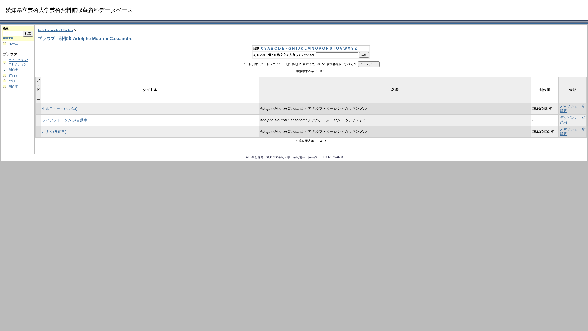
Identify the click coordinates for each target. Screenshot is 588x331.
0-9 (263, 48)
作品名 (13, 75)
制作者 (13, 69)
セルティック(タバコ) (59, 109)
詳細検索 (8, 38)
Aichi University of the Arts (55, 30)
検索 (6, 28)
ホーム (13, 43)
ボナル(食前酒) (54, 132)
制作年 (13, 86)
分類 (12, 81)
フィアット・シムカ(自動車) (65, 120)
